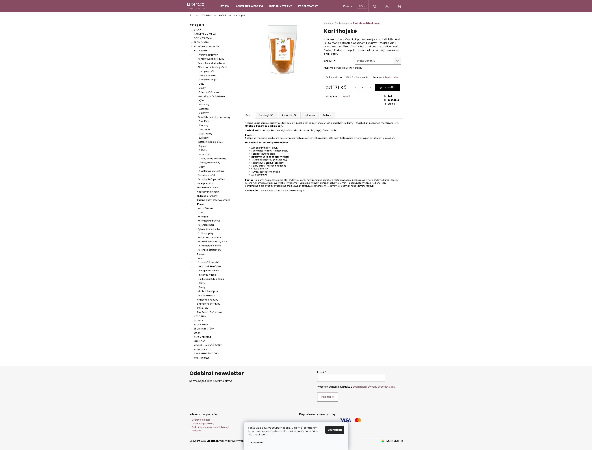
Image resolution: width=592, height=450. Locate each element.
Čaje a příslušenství (208, 262)
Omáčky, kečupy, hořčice (211, 179)
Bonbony (203, 125)
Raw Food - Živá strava (209, 312)
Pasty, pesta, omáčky (209, 237)
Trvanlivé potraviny (207, 54)
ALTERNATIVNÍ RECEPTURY (207, 46)
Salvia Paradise (391, 77)
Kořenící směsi (206, 224)
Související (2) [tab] (267, 115)
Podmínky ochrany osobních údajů (210, 427)
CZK (361, 6)
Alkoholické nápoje (208, 291)
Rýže (201, 100)
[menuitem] (224, 6)
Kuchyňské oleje (207, 79)
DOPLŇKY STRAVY (203, 38)
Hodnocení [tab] (309, 115)
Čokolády (204, 121)
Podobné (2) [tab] (289, 115)
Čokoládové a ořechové (212, 171)
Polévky (203, 150)
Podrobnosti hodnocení (367, 23)
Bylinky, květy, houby (209, 229)
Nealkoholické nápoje (209, 266)
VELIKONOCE (200, 349)
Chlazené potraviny (207, 299)
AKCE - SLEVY (201, 324)
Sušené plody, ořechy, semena (213, 200)
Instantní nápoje (207, 274)
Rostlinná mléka (206, 295)
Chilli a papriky (205, 233)
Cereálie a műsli (206, 175)
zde (262, 434)
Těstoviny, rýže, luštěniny (211, 96)
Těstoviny (204, 104)
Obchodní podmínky (203, 423)
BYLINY (197, 29)
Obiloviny (204, 112)
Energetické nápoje (209, 270)
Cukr (200, 212)
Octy (201, 83)
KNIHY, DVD (200, 341)
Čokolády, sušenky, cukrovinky (214, 117)
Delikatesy (202, 308)
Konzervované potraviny (211, 58)
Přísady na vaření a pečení (212, 67)
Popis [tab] (249, 115)
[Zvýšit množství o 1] (370, 87)
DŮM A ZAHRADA (202, 337)
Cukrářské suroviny (207, 196)
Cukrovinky (204, 129)
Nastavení (258, 442)
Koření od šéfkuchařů (209, 249)
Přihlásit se (327, 397)
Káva (200, 258)
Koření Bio (203, 216)
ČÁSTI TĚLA (200, 316)
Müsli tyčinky (205, 133)
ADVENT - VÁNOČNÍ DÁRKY (208, 345)
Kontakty (196, 430)
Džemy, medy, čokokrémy (212, 158)
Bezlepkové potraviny (208, 303)
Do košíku (389, 87)
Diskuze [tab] (327, 115)
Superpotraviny (205, 183)
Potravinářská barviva (209, 245)
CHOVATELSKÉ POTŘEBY (206, 353)
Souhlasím (335, 430)
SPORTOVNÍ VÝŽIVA (204, 328)
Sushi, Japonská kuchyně (211, 63)
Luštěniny (204, 108)
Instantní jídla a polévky (210, 141)
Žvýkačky (203, 137)
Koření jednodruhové (209, 220)
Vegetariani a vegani (208, 191)
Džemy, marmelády (209, 162)
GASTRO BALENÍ (202, 357)
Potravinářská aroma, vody (212, 241)
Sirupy (202, 287)
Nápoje (201, 254)
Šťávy (202, 283)
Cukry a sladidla (207, 75)
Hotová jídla (205, 154)
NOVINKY (198, 320)
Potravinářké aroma (209, 92)
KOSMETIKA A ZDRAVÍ (205, 34)
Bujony (202, 146)
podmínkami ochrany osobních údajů (374, 386)
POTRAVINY (200, 50)
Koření (201, 204)
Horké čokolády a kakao (211, 279)
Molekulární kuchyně (208, 187)
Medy (202, 166)
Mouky (202, 88)
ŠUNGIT (198, 332)
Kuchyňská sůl (206, 71)
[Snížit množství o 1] (355, 87)
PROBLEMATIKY (201, 42)
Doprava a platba (201, 419)
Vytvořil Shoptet (394, 440)
